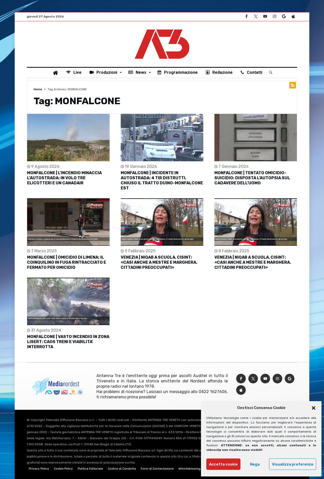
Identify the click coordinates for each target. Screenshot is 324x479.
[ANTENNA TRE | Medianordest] (162, 29)
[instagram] (274, 16)
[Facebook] (246, 16)
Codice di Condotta (122, 468)
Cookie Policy (63, 468)
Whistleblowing (189, 468)
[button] (313, 408)
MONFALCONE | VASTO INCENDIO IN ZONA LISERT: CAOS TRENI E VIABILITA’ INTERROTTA (68, 341)
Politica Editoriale (90, 468)
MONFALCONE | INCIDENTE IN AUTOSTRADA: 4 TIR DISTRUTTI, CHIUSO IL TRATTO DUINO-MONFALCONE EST (162, 180)
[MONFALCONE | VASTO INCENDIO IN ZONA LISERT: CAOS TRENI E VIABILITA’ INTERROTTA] (68, 301)
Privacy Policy (39, 468)
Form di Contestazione (157, 468)
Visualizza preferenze (292, 464)
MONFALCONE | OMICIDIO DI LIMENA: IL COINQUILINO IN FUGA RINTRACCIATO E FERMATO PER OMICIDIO (66, 262)
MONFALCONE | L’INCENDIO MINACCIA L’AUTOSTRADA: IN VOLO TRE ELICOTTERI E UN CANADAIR (64, 177)
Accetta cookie (223, 464)
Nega (255, 464)
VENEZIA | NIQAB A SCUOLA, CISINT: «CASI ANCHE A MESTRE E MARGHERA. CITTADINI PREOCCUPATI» (159, 262)
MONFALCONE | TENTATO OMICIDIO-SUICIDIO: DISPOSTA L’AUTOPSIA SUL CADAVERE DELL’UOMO (252, 177)
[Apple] (293, 16)
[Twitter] (256, 16)
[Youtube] (265, 16)
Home (38, 89)
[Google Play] (284, 16)
